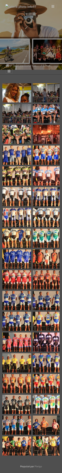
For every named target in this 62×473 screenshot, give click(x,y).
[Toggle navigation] (52, 6)
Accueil (7, 65)
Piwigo (38, 466)
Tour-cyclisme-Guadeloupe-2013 (26, 66)
